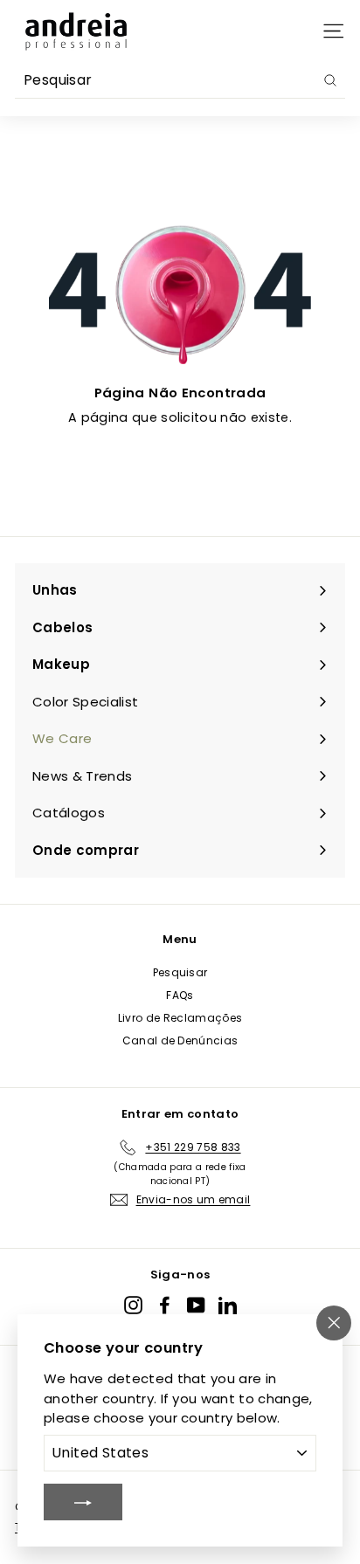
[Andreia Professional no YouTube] (196, 1305)
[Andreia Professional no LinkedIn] (227, 1305)
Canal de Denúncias (180, 1040)
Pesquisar (180, 972)
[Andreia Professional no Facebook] (165, 1305)
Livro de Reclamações (180, 1017)
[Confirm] (83, 1502)
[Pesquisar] (330, 80)
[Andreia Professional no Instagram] (133, 1305)
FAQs (179, 995)
